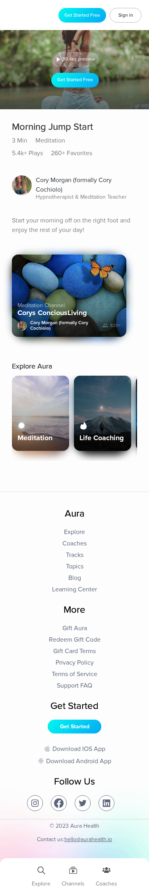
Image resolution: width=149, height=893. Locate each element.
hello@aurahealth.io (88, 839)
